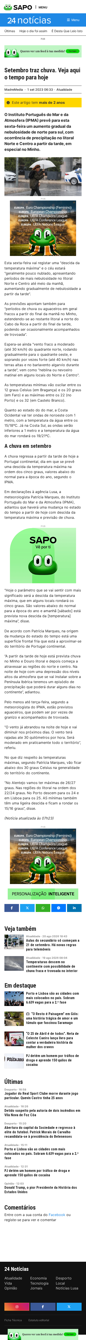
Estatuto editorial (38, 1320)
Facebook (57, 1214)
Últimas (13, 1081)
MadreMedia (13, 89)
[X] (69, 1307)
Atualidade (64, 89)
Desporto (10, 1089)
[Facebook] (42, 1307)
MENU (43, 7)
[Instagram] (16, 1307)
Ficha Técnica (13, 1320)
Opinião (9, 1183)
